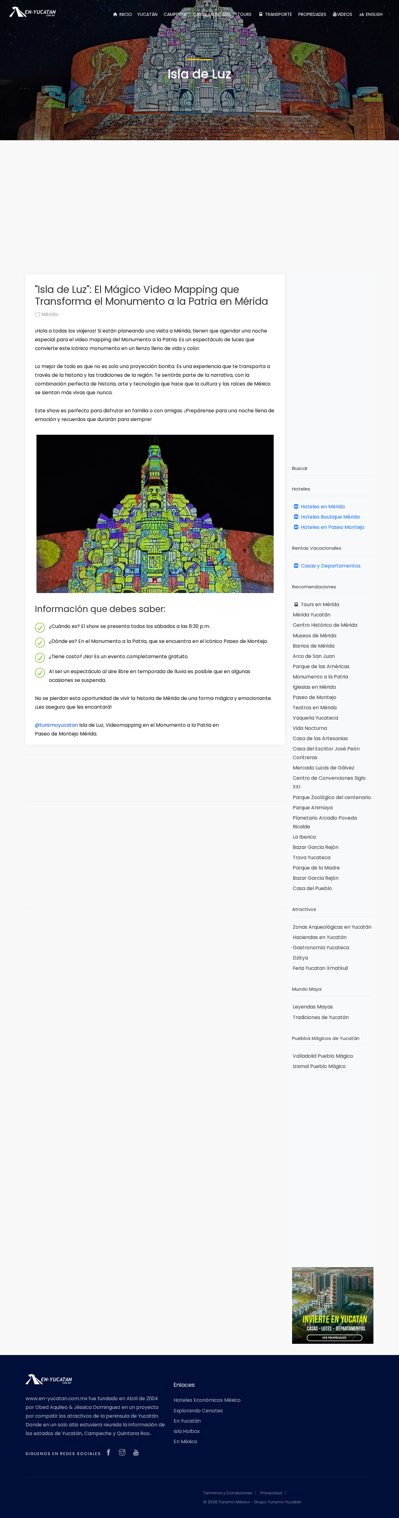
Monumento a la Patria (320, 676)
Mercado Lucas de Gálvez (323, 767)
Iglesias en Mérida (314, 687)
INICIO (125, 14)
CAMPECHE (175, 14)
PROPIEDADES (312, 14)
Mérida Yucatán (311, 614)
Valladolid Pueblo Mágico (323, 1056)
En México (185, 1441)
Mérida (49, 314)
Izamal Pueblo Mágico (319, 1066)
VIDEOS (344, 14)
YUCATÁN (147, 14)
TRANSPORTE (278, 14)
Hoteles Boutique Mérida (330, 517)
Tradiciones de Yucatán (321, 1017)
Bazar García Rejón (316, 847)
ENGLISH (373, 14)
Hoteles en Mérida (322, 506)
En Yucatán (187, 1421)
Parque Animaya (313, 807)
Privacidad (271, 1493)
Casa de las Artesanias (320, 738)
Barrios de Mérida (313, 646)
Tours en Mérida (319, 604)
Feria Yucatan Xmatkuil (320, 968)
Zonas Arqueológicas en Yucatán (332, 927)
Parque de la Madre (316, 867)
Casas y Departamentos (330, 566)
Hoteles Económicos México (207, 1400)
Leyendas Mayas (313, 1006)
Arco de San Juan (314, 656)
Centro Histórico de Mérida (325, 625)
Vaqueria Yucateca (315, 718)
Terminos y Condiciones (227, 1493)
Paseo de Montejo (314, 697)
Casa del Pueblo (312, 888)
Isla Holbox (187, 1431)
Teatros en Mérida (315, 707)
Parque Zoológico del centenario (332, 797)
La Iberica (304, 837)
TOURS (244, 14)
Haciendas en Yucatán (320, 937)
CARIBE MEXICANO (212, 14)
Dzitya (300, 958)
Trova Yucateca (311, 857)
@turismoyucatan (56, 725)
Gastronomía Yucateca (321, 947)
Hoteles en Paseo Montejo (332, 527)
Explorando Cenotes (198, 1410)
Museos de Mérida (314, 635)
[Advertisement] (199, 197)
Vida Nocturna (310, 728)
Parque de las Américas (321, 666)
